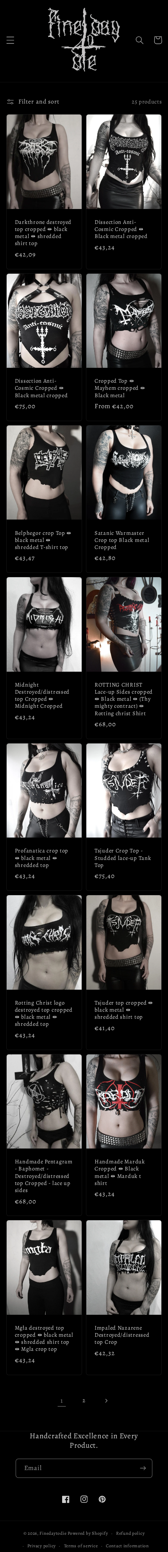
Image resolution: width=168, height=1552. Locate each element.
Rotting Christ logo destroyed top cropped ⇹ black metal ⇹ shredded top (44, 1013)
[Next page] (106, 1401)
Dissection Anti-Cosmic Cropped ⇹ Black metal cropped (121, 229)
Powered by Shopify (88, 1533)
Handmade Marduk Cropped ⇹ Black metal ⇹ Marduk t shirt (120, 1172)
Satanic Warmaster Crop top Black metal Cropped (122, 540)
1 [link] (62, 1400)
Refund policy (130, 1533)
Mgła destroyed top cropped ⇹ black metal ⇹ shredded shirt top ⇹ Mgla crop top (44, 1338)
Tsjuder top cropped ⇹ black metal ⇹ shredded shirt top (124, 1010)
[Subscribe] (143, 1468)
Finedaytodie (52, 1533)
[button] (10, 40)
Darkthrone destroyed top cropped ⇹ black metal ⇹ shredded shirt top (43, 232)
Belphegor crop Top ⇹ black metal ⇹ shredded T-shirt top (43, 540)
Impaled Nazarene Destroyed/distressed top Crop (122, 1335)
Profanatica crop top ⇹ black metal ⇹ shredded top (41, 858)
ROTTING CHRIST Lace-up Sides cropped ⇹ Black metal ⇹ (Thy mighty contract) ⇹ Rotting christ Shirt (124, 699)
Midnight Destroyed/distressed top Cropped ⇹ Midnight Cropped (42, 695)
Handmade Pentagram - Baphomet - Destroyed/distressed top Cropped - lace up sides (44, 1176)
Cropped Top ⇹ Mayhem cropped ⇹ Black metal (120, 388)
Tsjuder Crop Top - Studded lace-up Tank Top (123, 858)
